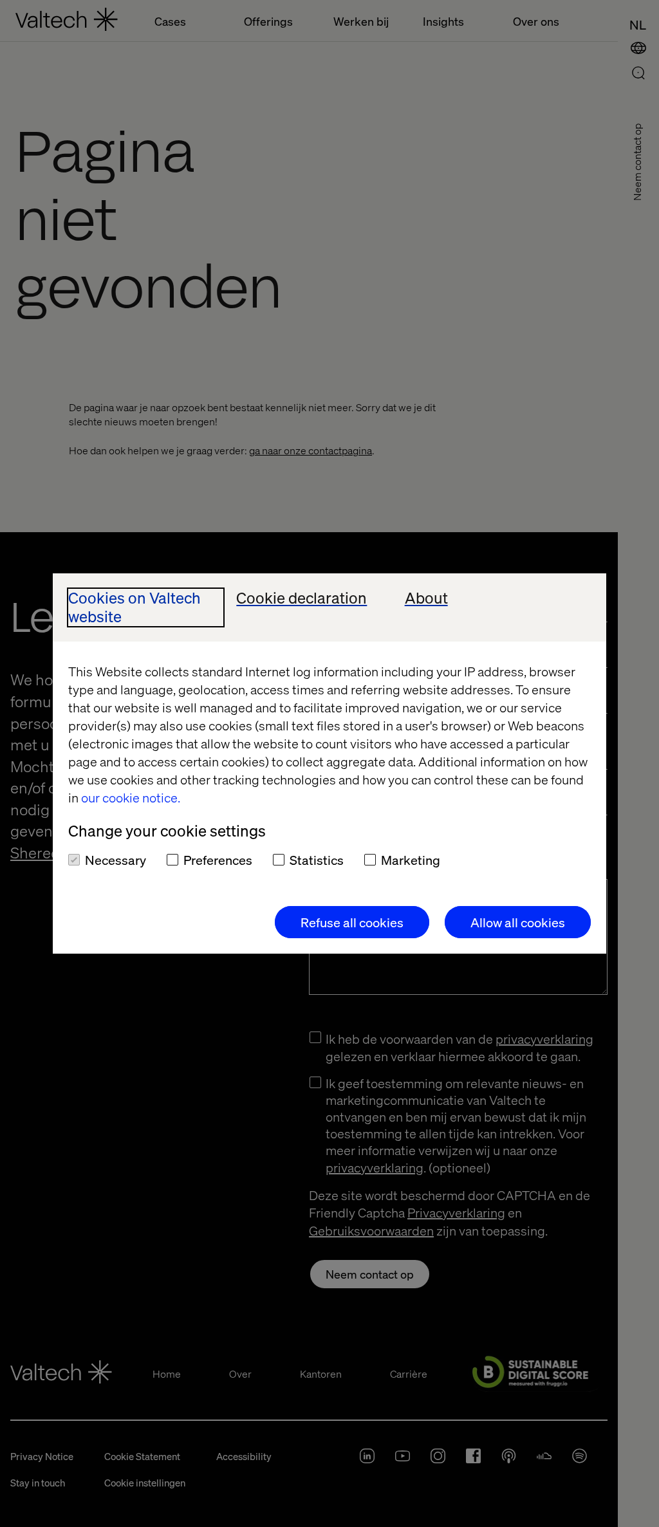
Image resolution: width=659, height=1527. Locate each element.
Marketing (410, 859)
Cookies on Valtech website (134, 607)
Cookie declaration (301, 598)
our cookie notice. (130, 797)
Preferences (217, 859)
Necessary (115, 859)
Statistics (317, 859)
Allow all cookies (517, 922)
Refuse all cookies (352, 922)
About (426, 598)
